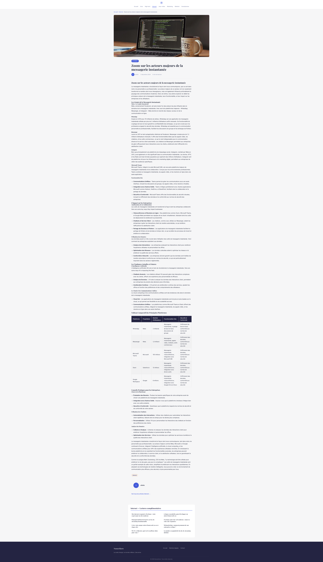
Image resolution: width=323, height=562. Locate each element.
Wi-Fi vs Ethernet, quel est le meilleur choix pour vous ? (145, 531)
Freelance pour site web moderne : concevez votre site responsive (177, 520)
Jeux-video (162, 6)
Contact (183, 548)
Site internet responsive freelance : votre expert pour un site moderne (144, 515)
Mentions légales (173, 548)
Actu (141, 6)
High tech (147, 6)
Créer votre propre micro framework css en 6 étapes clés (145, 526)
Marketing (170, 6)
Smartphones (185, 6)
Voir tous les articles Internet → (140, 494)
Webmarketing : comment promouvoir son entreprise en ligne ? (176, 526)
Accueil (136, 6)
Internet (154, 6)
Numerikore (119, 548)
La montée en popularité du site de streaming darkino (177, 531)
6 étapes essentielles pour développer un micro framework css (176, 515)
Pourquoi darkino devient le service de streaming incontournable (143, 520)
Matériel (177, 6)
